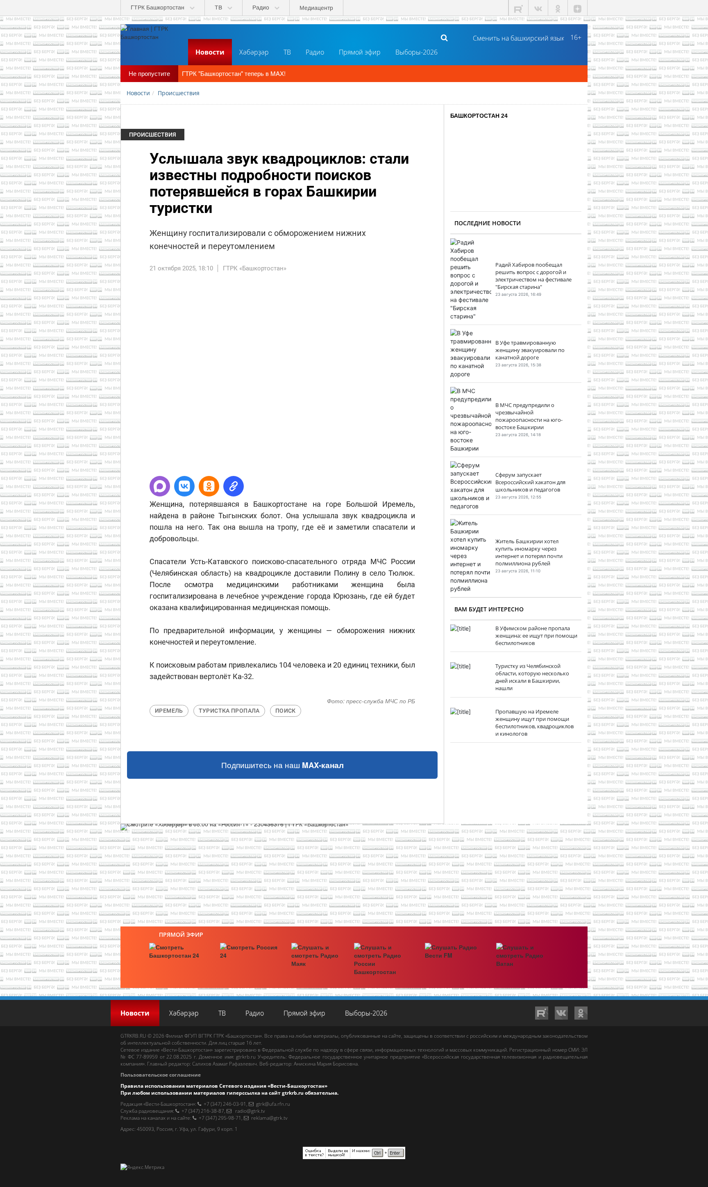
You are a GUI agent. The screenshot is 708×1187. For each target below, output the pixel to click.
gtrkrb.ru (246, 1056)
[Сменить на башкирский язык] (515, 37)
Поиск (285, 710)
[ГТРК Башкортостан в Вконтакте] (538, 8)
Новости (210, 52)
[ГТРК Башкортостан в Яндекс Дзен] (578, 8)
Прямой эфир (360, 52)
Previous (108, 378)
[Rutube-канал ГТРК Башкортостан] (519, 8)
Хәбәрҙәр (254, 52)
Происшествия (152, 134)
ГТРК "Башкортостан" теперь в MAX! (234, 73)
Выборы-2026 (416, 52)
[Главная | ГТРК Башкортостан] (151, 37)
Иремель (169, 710)
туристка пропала (229, 710)
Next (456, 378)
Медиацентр (316, 8)
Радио (315, 52)
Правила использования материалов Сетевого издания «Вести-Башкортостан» (223, 1085)
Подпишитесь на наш (282, 765)
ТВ (287, 52)
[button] (160, 486)
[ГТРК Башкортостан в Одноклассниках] (558, 8)
